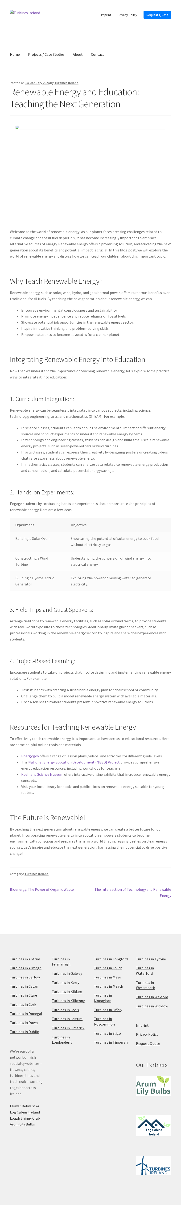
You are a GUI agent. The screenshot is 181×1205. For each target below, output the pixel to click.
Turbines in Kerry (65, 982)
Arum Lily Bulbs (22, 1124)
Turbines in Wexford (152, 996)
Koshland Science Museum (42, 774)
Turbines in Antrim (25, 959)
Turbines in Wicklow (152, 1006)
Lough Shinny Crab (25, 1118)
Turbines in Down (24, 1022)
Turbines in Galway (67, 973)
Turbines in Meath (108, 986)
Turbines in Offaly (108, 1009)
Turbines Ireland (66, 83)
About (78, 54)
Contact (97, 54)
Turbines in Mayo (107, 977)
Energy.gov (30, 756)
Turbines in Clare (23, 995)
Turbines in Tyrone (151, 959)
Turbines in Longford (111, 959)
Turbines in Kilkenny (68, 1000)
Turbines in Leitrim (67, 1018)
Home (15, 54)
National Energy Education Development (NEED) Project (74, 762)
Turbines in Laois (65, 1009)
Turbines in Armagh (25, 968)
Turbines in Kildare (67, 991)
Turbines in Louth (108, 968)
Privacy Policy (127, 15)
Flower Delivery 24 (24, 1106)
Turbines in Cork (23, 1004)
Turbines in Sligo (107, 1033)
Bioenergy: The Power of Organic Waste (42, 890)
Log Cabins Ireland (25, 1112)
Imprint (106, 15)
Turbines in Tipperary (111, 1042)
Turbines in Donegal (26, 1013)
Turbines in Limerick (68, 1028)
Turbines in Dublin (24, 1031)
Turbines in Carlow (25, 977)
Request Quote (157, 15)
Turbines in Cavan (24, 986)
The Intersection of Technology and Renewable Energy (132, 892)
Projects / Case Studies (46, 54)
